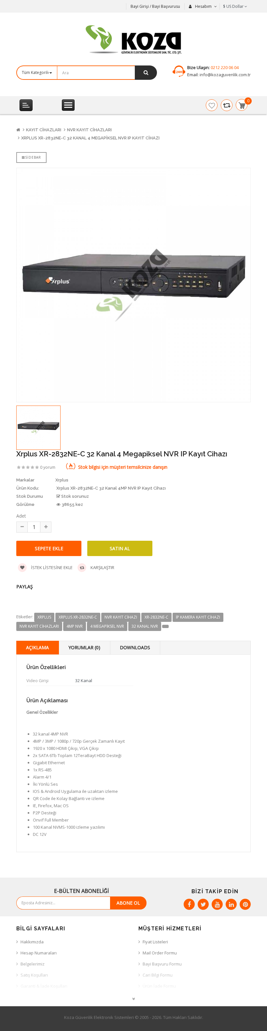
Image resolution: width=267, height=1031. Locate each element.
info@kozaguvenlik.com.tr (225, 75)
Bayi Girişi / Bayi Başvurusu (155, 6)
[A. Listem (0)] (212, 105)
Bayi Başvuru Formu (162, 964)
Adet (21, 516)
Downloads (135, 647)
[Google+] (217, 904)
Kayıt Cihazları (43, 129)
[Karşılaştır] (226, 105)
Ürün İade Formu (159, 986)
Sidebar (33, 157)
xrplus (44, 617)
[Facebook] (189, 904)
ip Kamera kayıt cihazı (198, 617)
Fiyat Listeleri (155, 942)
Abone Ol (128, 903)
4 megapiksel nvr (107, 626)
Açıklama (37, 647)
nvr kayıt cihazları (39, 626)
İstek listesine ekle (51, 567)
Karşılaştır (102, 567)
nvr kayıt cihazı (121, 617)
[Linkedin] (231, 904)
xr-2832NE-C (156, 617)
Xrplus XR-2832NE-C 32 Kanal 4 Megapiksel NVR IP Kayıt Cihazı (90, 138)
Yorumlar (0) (84, 647)
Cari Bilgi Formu (158, 975)
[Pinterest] (245, 904)
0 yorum (47, 467)
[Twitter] (203, 904)
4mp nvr (74, 626)
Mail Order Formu (160, 953)
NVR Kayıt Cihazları (89, 129)
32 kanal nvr (145, 626)
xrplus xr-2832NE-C (78, 617)
